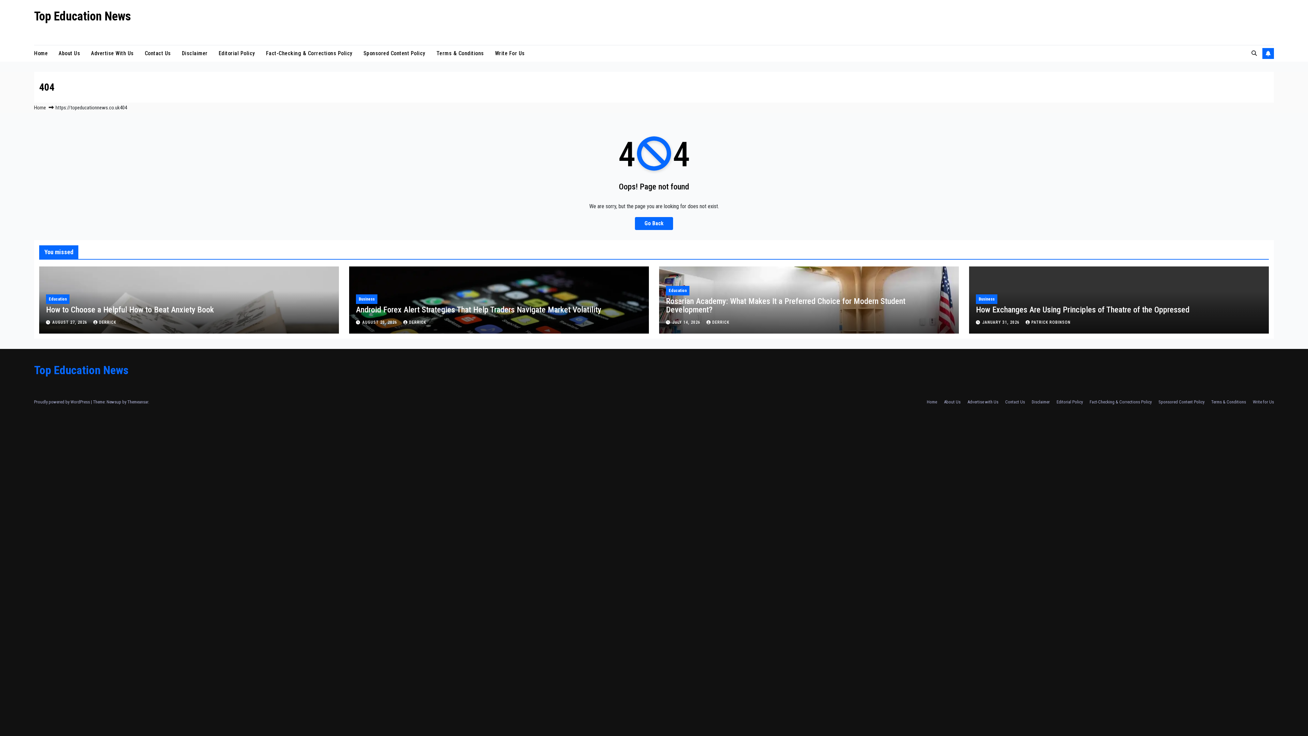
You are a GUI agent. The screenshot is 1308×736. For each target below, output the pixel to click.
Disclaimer (195, 53)
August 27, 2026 (70, 322)
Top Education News (82, 16)
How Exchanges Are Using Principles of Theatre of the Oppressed (1082, 310)
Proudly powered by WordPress (62, 401)
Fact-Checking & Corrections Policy (309, 53)
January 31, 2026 (1001, 322)
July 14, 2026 (687, 322)
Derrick (107, 322)
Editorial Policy (237, 53)
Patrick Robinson (1051, 322)
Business (367, 299)
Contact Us (158, 53)
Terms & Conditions (460, 53)
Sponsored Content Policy (394, 53)
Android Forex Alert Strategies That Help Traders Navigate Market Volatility (478, 310)
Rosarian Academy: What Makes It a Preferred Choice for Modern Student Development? (785, 305)
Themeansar (137, 401)
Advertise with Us (112, 53)
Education (58, 299)
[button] (1254, 53)
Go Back (654, 223)
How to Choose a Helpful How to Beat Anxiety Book (130, 310)
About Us (69, 53)
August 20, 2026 (380, 322)
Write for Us (510, 53)
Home (41, 53)
